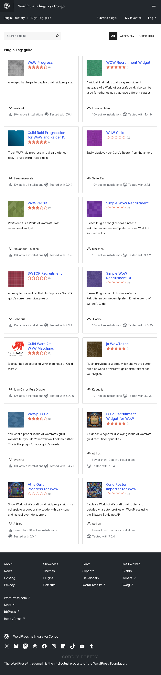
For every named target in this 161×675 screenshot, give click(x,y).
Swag (128, 585)
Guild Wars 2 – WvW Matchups (41, 346)
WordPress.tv (94, 585)
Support (88, 571)
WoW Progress (40, 62)
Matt (9, 605)
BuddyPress (14, 619)
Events (127, 571)
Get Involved (131, 564)
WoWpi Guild (38, 414)
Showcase (50, 564)
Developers (90, 578)
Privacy (9, 585)
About (8, 564)
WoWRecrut (38, 203)
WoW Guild (115, 133)
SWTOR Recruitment (45, 273)
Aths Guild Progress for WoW (43, 486)
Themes (49, 571)
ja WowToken (117, 344)
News (8, 571)
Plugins (48, 578)
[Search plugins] (57, 36)
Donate (129, 578)
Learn (86, 564)
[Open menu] (154, 6)
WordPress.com (17, 598)
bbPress (12, 612)
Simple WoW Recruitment (127, 203)
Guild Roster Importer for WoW (121, 486)
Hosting (9, 578)
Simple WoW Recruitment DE (119, 275)
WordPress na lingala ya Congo (35, 636)
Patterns (49, 585)
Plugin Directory (14, 17)
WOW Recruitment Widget (128, 62)
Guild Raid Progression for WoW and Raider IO (47, 135)
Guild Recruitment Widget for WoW (121, 416)
